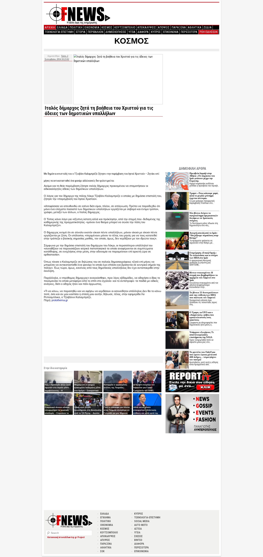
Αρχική (50, 27)
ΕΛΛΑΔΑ (62, 27)
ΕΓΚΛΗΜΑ (105, 517)
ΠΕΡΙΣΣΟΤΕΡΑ (189, 32)
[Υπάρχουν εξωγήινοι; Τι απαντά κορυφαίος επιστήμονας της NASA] (177, 340)
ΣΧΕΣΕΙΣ (138, 536)
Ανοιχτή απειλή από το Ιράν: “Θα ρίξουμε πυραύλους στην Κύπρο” (203, 235)
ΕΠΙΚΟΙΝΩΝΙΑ (170, 32)
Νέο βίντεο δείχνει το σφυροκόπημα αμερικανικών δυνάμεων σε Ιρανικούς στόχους (203, 217)
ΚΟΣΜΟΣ (106, 27)
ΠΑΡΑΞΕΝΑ (179, 27)
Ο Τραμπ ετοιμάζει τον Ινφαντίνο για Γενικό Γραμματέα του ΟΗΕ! (144, 388)
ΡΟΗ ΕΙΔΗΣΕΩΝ (208, 32)
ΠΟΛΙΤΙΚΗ (76, 27)
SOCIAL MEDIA (141, 521)
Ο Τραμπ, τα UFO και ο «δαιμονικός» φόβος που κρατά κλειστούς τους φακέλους (201, 316)
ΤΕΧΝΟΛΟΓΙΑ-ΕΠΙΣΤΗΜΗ (59, 32)
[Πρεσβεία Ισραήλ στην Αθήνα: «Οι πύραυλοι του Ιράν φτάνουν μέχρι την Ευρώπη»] (177, 181)
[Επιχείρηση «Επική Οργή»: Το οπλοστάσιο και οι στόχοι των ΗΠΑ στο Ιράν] (177, 261)
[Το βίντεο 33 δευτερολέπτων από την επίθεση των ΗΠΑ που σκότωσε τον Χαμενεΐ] (177, 300)
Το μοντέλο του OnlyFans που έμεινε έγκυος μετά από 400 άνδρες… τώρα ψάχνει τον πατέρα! (203, 356)
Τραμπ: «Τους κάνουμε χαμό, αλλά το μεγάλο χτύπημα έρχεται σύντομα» (203, 196)
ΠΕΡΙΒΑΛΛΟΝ (95, 32)
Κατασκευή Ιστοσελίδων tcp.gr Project (66, 537)
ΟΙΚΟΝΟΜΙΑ (91, 27)
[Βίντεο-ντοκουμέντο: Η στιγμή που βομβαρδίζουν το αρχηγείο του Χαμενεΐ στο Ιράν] (177, 280)
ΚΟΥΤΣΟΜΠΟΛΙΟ (124, 27)
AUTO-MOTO (141, 525)
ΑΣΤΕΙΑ (138, 528)
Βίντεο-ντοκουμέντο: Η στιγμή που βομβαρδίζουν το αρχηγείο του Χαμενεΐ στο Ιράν (203, 276)
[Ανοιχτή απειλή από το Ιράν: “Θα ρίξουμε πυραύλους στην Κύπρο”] (177, 241)
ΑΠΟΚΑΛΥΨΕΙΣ (146, 27)
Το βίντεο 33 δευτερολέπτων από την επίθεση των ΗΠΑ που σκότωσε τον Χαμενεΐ (203, 295)
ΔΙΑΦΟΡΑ (143, 32)
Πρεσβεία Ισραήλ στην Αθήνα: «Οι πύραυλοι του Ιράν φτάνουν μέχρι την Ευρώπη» (202, 177)
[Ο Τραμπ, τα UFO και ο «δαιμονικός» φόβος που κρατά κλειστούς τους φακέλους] (177, 320)
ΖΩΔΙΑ (207, 27)
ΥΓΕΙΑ (131, 32)
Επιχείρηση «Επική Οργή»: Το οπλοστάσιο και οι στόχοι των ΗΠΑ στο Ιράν (203, 255)
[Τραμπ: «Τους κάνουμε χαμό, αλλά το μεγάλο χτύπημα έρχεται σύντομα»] (177, 201)
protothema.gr (60, 300)
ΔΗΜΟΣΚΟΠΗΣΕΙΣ (116, 32)
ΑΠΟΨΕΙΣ (164, 27)
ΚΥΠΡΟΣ (156, 32)
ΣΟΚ (102, 551)
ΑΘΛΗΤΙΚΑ (194, 27)
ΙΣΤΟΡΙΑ (80, 32)
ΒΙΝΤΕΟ (138, 540)
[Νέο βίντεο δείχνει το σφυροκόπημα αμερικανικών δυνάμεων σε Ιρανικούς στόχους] (177, 221)
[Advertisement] (74, 144)
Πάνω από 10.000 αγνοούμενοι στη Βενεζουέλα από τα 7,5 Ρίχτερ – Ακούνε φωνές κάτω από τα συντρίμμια (87, 413)
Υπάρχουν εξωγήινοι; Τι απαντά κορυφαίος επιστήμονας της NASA (201, 335)
